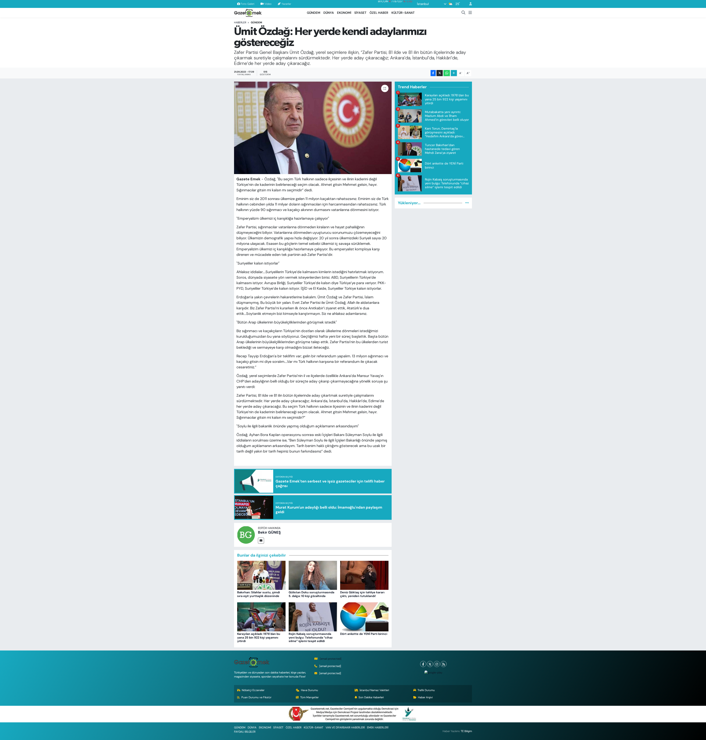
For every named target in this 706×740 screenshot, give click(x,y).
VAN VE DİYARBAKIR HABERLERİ (345, 727)
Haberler (240, 22)
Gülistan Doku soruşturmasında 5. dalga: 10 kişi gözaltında (311, 594)
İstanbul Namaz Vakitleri (374, 690)
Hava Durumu (309, 690)
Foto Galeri (247, 4)
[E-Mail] (261, 541)
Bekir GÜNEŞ (269, 532)
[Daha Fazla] (454, 73)
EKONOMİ (344, 13)
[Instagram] (437, 664)
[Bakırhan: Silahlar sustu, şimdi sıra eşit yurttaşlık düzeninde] (261, 575)
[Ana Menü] (470, 12)
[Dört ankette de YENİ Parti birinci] (364, 617)
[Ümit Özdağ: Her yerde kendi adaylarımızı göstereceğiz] (313, 128)
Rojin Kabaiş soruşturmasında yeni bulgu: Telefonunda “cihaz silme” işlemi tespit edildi (311, 637)
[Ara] (463, 12)
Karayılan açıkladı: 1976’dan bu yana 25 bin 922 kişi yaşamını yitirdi (258, 637)
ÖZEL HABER (379, 13)
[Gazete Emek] (248, 12)
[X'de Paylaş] (439, 73)
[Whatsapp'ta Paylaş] (446, 73)
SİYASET (360, 13)
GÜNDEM (313, 13)
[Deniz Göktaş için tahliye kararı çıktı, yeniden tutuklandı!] (364, 575)
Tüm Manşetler (309, 697)
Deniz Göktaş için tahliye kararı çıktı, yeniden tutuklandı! (362, 594)
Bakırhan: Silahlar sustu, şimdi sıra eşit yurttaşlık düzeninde (258, 594)
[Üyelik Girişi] (469, 4)
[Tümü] (467, 203)
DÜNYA (328, 13)
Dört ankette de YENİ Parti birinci (363, 634)
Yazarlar (286, 4)
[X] (430, 664)
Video (268, 4)
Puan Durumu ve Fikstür (256, 697)
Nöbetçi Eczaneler (253, 690)
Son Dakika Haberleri (371, 697)
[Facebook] (423, 664)
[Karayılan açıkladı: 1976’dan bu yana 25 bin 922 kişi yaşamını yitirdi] (261, 617)
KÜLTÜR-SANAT (403, 13)
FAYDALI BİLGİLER (245, 732)
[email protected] (330, 659)
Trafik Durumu (426, 690)
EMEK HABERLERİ (377, 727)
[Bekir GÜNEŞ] (246, 534)
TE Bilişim (466, 731)
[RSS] (444, 664)
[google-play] (433, 672)
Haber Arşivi (425, 697)
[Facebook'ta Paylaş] (433, 73)
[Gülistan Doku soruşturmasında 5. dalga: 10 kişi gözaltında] (313, 575)
